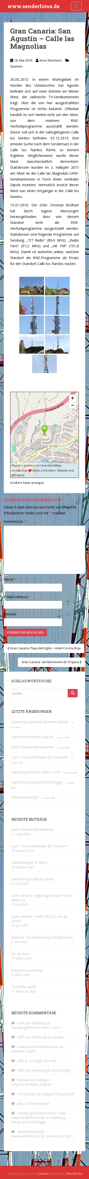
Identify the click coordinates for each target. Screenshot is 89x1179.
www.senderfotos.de (33, 6)
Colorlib (42, 1174)
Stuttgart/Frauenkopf (57, 1094)
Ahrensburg (61, 1070)
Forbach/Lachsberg (26, 970)
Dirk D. (22, 1060)
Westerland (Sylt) (24, 797)
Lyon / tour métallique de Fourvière (39, 757)
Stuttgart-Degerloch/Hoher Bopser (31, 1082)
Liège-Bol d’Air (45, 1060)
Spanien (16, 66)
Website (10, 614)
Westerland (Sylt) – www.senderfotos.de (29, 1133)
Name (10, 579)
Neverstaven (40, 1103)
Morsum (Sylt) (61, 1136)
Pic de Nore (20, 953)
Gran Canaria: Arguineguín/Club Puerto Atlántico (42, 897)
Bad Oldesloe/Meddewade (32, 747)
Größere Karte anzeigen (27, 483)
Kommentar (15, 521)
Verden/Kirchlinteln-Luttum (32, 737)
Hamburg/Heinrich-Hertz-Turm (35, 772)
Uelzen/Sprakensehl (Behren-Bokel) (39, 722)
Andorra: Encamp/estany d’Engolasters (42, 937)
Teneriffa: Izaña (23, 986)
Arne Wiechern (51, 60)
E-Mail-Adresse (17, 596)
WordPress (74, 1174)
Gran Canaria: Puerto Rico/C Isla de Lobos (39, 918)
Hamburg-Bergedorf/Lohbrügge (36, 782)
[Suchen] (73, 693)
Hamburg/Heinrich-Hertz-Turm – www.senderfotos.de (40, 1115)
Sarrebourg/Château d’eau (32, 879)
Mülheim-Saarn (23, 1051)
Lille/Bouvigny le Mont (29, 862)
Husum (57, 1037)
